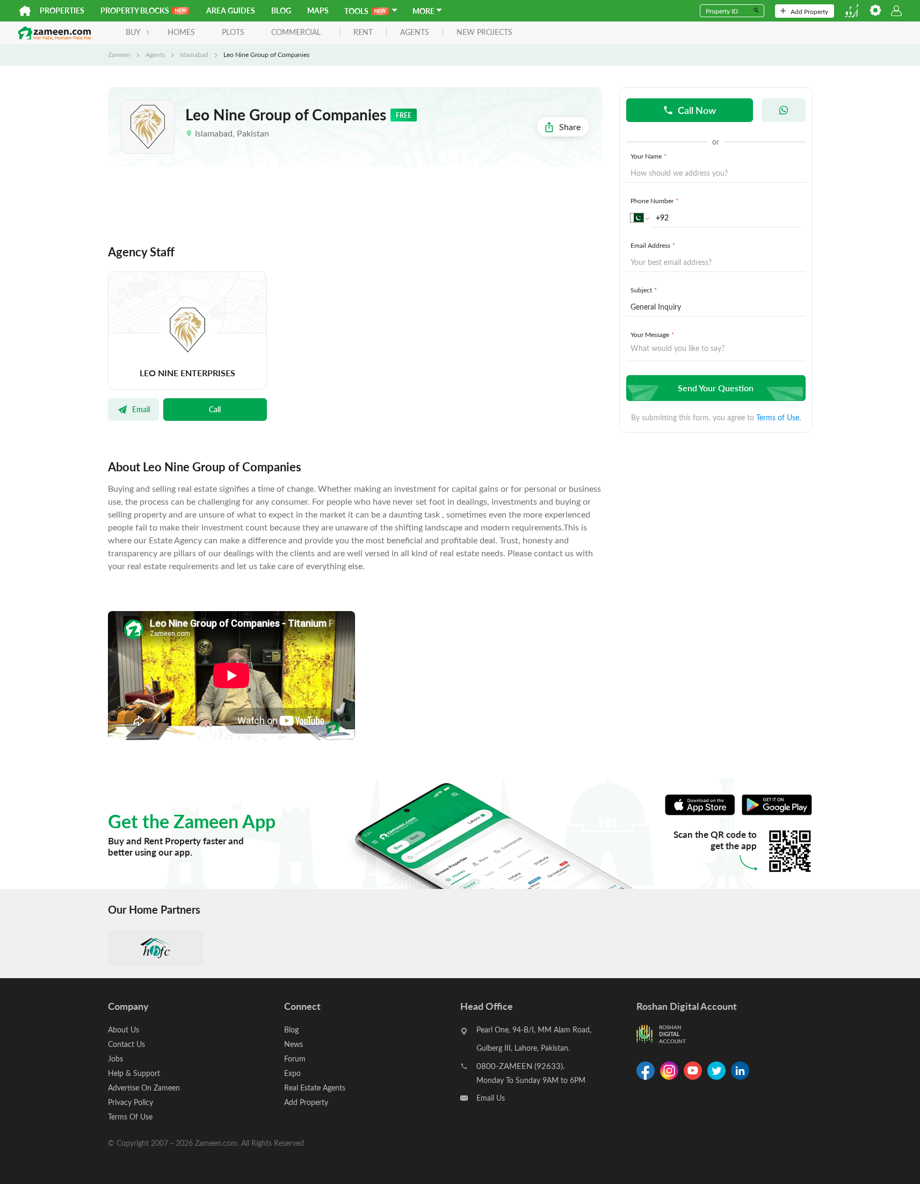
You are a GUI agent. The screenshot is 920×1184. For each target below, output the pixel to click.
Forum (295, 1058)
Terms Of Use (130, 1116)
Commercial (296, 32)
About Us (123, 1029)
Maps (318, 10)
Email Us (490, 1098)
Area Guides (230, 10)
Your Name (649, 156)
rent (363, 32)
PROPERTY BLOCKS (134, 10)
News (293, 1044)
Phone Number (654, 200)
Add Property (809, 11)
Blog (281, 10)
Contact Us (126, 1044)
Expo (292, 1073)
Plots (233, 32)
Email (141, 409)
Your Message (652, 334)
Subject (644, 289)
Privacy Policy (130, 1102)
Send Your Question (716, 387)
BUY (133, 32)
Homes (181, 32)
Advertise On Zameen (144, 1087)
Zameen (119, 54)
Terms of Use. (778, 417)
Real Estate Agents (314, 1087)
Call (215, 409)
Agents (155, 54)
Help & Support (134, 1073)
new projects (484, 32)
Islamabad (194, 54)
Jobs (115, 1058)
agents (414, 32)
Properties (62, 10)
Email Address (653, 245)
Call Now (697, 110)
